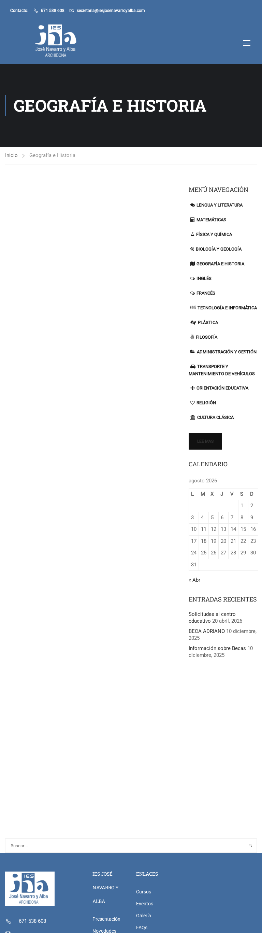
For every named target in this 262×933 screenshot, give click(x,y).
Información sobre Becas (217, 648)
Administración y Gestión (227, 351)
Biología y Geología (219, 249)
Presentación (106, 919)
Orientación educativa (222, 388)
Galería (143, 915)
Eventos (144, 903)
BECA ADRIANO (207, 631)
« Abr (194, 580)
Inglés (204, 278)
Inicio (11, 155)
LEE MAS (205, 441)
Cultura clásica (215, 417)
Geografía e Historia (220, 263)
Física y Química (214, 234)
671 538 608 (52, 10)
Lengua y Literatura (219, 205)
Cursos (143, 891)
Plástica (208, 322)
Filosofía (206, 337)
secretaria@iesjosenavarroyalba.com (111, 10)
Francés (205, 293)
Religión (206, 402)
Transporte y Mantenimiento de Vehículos (222, 370)
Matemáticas (211, 219)
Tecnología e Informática (227, 307)
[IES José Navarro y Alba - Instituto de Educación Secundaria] (36, 42)
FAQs (141, 927)
